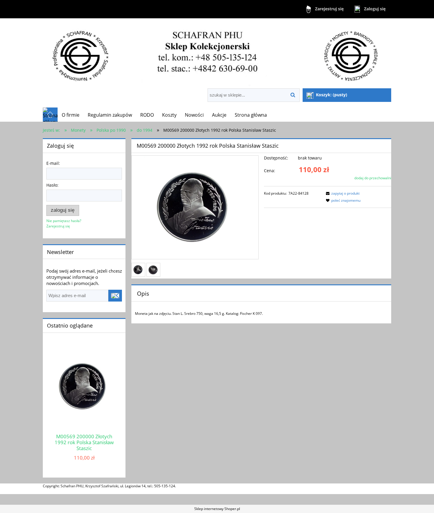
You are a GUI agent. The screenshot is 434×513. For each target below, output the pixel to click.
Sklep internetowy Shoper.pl (217, 508)
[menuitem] (71, 115)
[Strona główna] (217, 54)
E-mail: (53, 163)
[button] (342, 193)
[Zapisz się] (115, 296)
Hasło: (52, 185)
